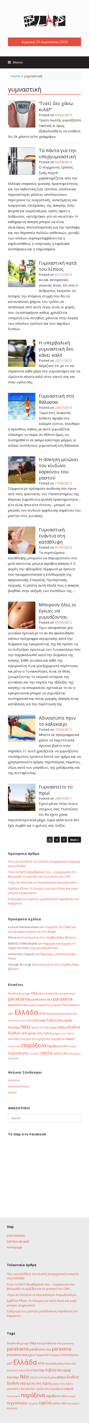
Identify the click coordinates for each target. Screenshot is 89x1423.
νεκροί (70, 1038)
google (26, 993)
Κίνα (30, 1020)
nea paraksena (48, 993)
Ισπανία (13, 1020)
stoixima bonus (18, 1086)
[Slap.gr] (44, 20)
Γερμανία (43, 1005)
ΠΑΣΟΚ (35, 1027)
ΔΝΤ (11, 1013)
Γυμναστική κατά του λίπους (57, 266)
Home (15, 76)
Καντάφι (40, 1020)
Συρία (53, 1027)
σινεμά (72, 1046)
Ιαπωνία (71, 1013)
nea (34, 993)
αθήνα (62, 1027)
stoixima (14, 1080)
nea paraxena (66, 993)
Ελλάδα (26, 1012)
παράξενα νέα (57, 1046)
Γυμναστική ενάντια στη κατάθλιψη (52, 536)
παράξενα (34, 1045)
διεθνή (74, 1027)
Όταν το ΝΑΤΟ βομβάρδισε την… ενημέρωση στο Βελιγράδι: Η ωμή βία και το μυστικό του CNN (42, 874)
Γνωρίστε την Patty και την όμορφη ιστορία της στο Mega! (42, 929)
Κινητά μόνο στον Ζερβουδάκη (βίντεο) (48, 937)
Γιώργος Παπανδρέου (65, 1005)
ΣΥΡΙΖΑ (44, 1027)
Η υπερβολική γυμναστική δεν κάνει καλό (56, 349)
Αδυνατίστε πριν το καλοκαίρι (57, 721)
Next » (74, 839)
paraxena (63, 999)
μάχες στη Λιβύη (63, 1033)
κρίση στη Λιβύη (40, 1033)
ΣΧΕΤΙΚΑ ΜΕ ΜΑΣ (18, 1242)
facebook (14, 993)
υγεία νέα (60, 1053)
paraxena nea (18, 1005)
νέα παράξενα (54, 1039)
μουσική (14, 1039)
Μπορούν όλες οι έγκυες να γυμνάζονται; (57, 611)
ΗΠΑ (42, 1013)
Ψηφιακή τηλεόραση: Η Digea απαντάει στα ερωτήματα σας (41, 945)
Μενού (18, 62)
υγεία (46, 1052)
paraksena (19, 999)
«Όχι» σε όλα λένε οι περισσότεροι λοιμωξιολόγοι (43, 882)
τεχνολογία (18, 1053)
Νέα (25, 1026)
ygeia (32, 1005)
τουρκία (34, 1053)
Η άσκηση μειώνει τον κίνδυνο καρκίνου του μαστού (59, 468)
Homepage (14, 1247)
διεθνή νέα (17, 1033)
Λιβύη (51, 1020)
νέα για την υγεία (32, 1039)
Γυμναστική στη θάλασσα (56, 399)
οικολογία (14, 1046)
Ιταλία (23, 1020)
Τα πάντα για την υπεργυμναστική (57, 153)
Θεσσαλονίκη (55, 1013)
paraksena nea (41, 999)
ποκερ (12, 1092)
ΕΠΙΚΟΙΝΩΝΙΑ (16, 1236)
